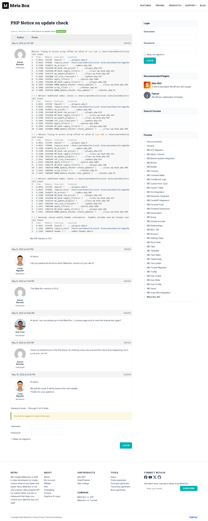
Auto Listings (83, 483)
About (47, 477)
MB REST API (153, 229)
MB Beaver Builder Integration (161, 158)
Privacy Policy (38, 517)
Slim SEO (81, 477)
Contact (47, 493)
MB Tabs (151, 246)
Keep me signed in (22, 439)
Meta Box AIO (24, 31)
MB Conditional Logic (157, 179)
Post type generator (120, 483)
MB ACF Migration (155, 150)
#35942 (127, 43)
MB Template (153, 250)
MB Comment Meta (155, 175)
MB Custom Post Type (157, 183)
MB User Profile (154, 284)
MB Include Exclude (156, 221)
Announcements (154, 141)
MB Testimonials (154, 259)
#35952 (127, 249)
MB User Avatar (154, 276)
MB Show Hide (154, 242)
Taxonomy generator (120, 486)
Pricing (160, 5)
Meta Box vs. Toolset (87, 500)
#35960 (127, 313)
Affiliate (47, 483)
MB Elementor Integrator (158, 196)
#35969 (127, 374)
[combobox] (169, 120)
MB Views (151, 288)
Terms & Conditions (54, 517)
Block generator (118, 490)
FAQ (46, 486)
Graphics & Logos (52, 496)
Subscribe (189, 488)
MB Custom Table (155, 188)
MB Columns (152, 171)
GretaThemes (83, 480)
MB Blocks (152, 162)
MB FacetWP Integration (158, 200)
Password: (16, 433)
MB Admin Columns (156, 154)
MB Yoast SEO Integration (159, 292)
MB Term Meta (153, 255)
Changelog (49, 490)
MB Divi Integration (155, 192)
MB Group (151, 217)
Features (145, 5)
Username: (16, 426)
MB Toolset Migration (157, 267)
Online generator (118, 480)
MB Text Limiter (154, 263)
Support (190, 5)
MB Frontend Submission (158, 208)
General (150, 146)
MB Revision (152, 234)
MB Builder (152, 167)
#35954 (127, 281)
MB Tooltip (152, 271)
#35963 (127, 342)
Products (175, 5)
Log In (126, 445)
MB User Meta (153, 280)
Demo (113, 477)
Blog (203, 5)
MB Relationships (155, 225)
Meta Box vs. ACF (85, 497)
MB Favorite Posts (155, 204)
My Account (49, 480)
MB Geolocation (154, 213)
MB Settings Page (155, 238)
